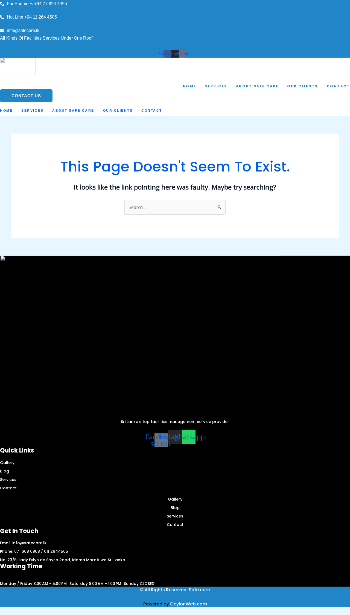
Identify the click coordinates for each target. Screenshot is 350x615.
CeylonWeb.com (188, 604)
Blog (4, 471)
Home (189, 86)
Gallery (7, 462)
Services (216, 86)
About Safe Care (257, 86)
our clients (302, 86)
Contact (151, 111)
